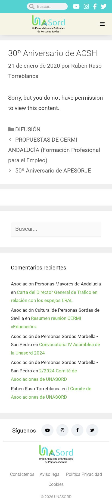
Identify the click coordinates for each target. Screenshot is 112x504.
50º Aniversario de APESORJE (53, 170)
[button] (102, 24)
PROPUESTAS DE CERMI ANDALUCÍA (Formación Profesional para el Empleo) (54, 150)
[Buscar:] (56, 229)
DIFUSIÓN (28, 129)
